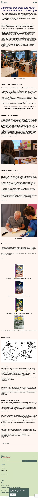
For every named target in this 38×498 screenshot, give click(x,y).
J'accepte (12, 494)
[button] (35, 2)
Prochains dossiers (5, 492)
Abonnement (3, 489)
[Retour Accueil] (4, 2)
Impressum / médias (5, 485)
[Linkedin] (36, 456)
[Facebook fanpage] (33, 456)
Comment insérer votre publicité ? (8, 490)
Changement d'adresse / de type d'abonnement (11, 487)
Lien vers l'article (6, 443)
